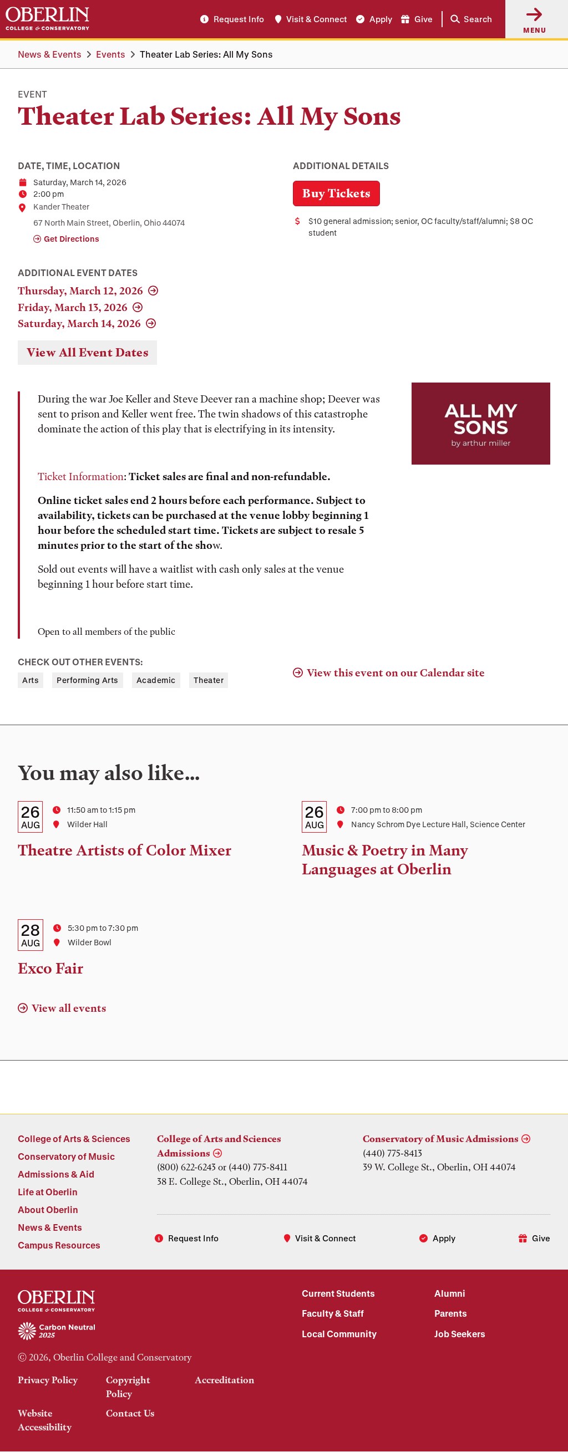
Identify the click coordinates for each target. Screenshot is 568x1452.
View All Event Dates (87, 352)
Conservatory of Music (66, 1156)
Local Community (339, 1333)
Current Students (338, 1293)
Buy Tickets (336, 193)
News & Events (50, 54)
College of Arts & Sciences (74, 1138)
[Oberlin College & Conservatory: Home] (47, 19)
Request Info (239, 19)
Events (110, 54)
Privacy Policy (48, 1379)
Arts (30, 680)
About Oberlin (48, 1209)
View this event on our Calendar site (396, 672)
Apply (380, 19)
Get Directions (71, 238)
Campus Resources (59, 1245)
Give (423, 19)
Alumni (449, 1293)
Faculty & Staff (333, 1313)
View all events (69, 1008)
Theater (209, 680)
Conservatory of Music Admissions (441, 1138)
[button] (469, 19)
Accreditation (225, 1379)
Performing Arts (88, 680)
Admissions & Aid (56, 1174)
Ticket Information (81, 476)
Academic (156, 680)
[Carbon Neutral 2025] (142, 1332)
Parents (450, 1313)
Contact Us (130, 1413)
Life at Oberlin (48, 1191)
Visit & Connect (316, 19)
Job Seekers (459, 1333)
